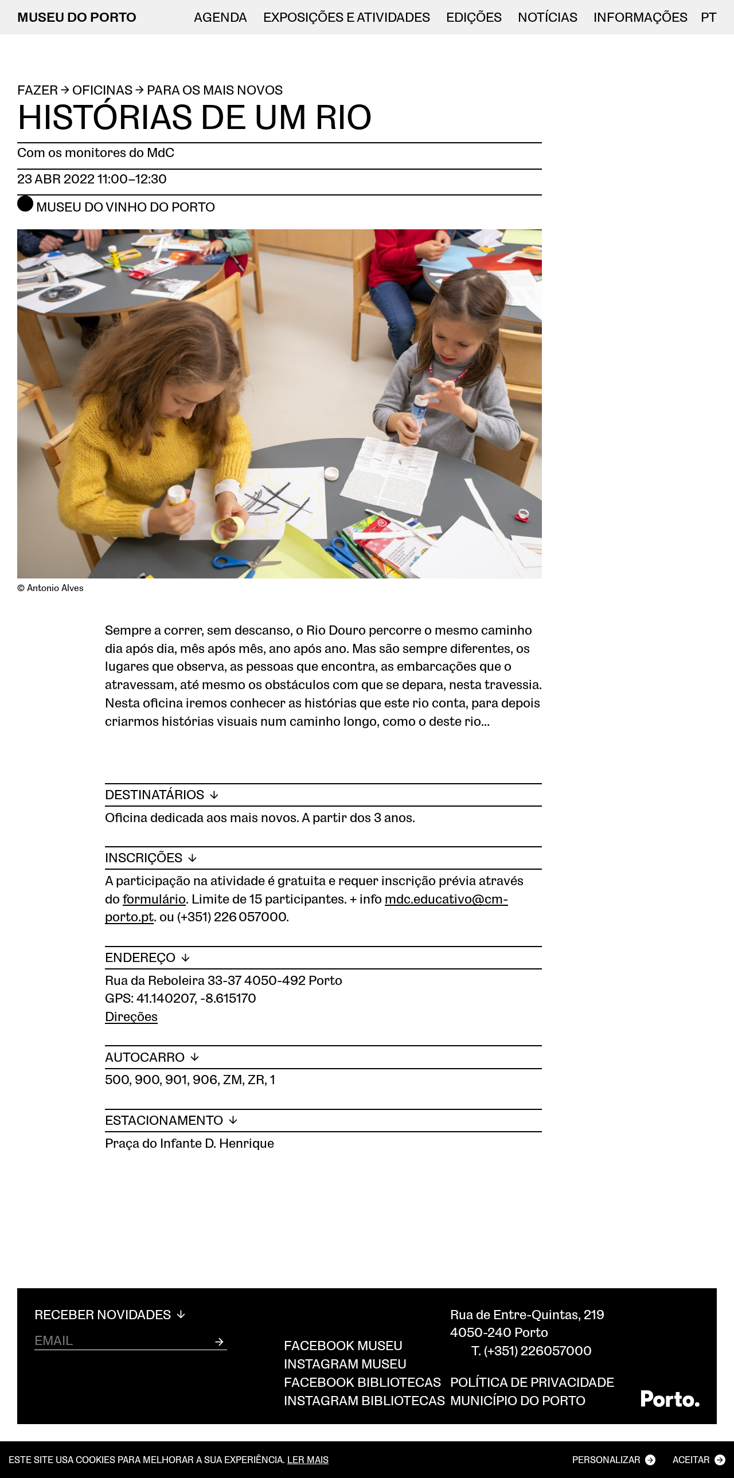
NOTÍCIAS (547, 17)
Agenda (220, 17)
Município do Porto (517, 1400)
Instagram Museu (345, 1363)
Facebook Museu (343, 1345)
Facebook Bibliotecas (362, 1382)
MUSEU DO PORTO (76, 16)
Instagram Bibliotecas (364, 1400)
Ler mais (308, 1459)
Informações (641, 17)
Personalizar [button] (606, 1459)
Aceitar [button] (691, 1459)
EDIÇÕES (474, 17)
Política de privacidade (532, 1382)
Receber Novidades (104, 1314)
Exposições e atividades (346, 17)
